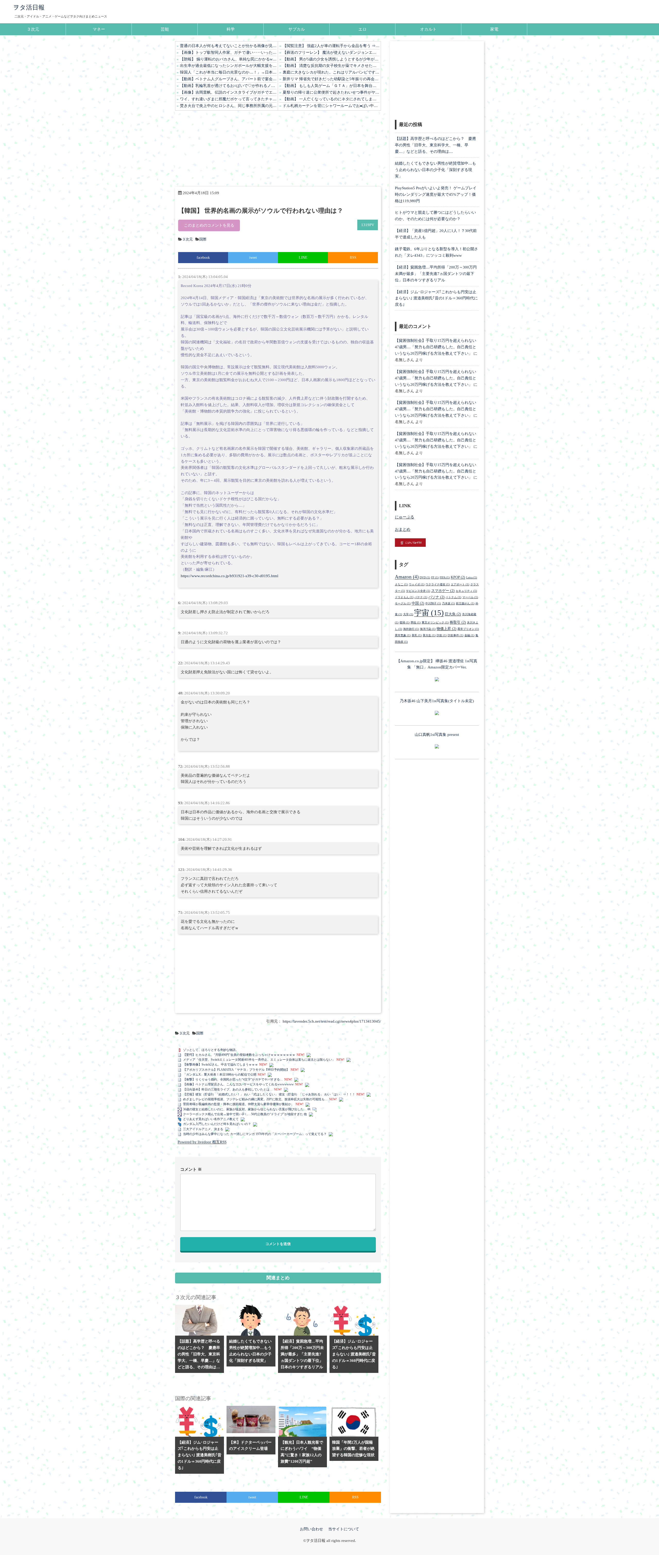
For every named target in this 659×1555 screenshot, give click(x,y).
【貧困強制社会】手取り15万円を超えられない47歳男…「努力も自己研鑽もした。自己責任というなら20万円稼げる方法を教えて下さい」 (435, 346)
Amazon (407, 576)
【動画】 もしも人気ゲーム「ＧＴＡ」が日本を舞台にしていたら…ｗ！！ (331, 86)
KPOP (458, 577)
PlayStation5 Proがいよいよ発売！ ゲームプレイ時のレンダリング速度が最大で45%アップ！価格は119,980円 (435, 194)
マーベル (470, 597)
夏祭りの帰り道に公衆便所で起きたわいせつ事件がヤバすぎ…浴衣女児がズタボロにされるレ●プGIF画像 (331, 92)
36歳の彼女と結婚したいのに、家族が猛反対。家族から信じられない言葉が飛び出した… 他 (246, 1109)
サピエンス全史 (418, 590)
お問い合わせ (311, 1529)
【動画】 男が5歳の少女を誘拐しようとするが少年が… (330, 59)
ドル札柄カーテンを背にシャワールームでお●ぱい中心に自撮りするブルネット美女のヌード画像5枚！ (331, 106)
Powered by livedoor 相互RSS (202, 1142)
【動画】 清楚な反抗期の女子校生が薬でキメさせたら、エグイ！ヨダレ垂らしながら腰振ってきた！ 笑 (331, 66)
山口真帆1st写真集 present (437, 734)
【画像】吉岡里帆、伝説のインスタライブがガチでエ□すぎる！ (228, 92)
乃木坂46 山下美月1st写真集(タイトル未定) (437, 701)
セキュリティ (466, 590)
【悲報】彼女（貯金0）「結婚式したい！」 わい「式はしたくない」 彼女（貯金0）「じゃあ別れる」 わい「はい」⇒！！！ (269, 1094)
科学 (231, 29)
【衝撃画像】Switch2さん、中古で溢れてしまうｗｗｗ (220, 1064)
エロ (362, 29)
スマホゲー (443, 590)
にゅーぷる (404, 517)
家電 (494, 29)
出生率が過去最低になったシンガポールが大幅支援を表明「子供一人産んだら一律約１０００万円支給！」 (228, 66)
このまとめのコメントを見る (209, 225)
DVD (425, 577)
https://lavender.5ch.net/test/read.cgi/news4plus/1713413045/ (332, 1021)
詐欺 (442, 635)
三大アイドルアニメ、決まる (203, 1129)
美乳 (417, 635)
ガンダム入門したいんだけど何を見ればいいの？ (217, 1124)
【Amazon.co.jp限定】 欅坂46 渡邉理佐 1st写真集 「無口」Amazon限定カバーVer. (436, 664)
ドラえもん (404, 597)
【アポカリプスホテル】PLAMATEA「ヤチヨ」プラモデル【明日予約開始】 (236, 1069)
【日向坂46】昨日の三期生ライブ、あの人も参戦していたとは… (228, 1089)
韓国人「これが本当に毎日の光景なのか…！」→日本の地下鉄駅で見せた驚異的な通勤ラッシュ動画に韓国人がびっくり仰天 (228, 72)
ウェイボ (416, 584)
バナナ (420, 597)
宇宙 (429, 613)
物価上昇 (446, 629)
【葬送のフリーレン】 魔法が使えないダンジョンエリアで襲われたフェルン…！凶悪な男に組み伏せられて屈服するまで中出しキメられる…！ (331, 52)
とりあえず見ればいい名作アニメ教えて (211, 1119)
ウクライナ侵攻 (438, 584)
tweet (253, 258)
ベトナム (453, 597)
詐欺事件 (455, 635)
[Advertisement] (278, 149)
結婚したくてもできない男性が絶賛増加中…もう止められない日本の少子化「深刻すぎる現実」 (435, 169)
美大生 (429, 635)
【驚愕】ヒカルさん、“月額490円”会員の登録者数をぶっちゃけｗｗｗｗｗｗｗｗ (239, 1055)
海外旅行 (411, 629)
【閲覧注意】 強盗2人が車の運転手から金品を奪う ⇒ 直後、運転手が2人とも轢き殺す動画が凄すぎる (331, 46)
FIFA (445, 577)
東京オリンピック (435, 622)
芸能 (165, 29)
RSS (353, 258)
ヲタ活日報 (29, 7)
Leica (471, 577)
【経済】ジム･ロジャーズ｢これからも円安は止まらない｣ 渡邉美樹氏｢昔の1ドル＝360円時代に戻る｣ (436, 298)
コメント (191, 1169)
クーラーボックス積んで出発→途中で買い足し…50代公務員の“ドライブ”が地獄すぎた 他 (245, 1114)
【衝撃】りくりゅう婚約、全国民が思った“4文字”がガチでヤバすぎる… (233, 1079)
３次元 (33, 29)
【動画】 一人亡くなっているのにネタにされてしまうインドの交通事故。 (331, 99)
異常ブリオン (468, 629)
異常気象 (403, 635)
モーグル (403, 603)
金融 (469, 635)
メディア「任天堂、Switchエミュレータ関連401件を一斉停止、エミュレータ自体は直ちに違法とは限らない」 (259, 1059)
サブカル (296, 29)
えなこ (401, 584)
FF (435, 577)
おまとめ (402, 529)
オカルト (428, 29)
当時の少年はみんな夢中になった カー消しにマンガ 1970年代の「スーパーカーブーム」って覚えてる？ (255, 1134)
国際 (202, 239)
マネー (99, 29)
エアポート (460, 584)
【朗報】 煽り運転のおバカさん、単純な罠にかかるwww (228, 59)
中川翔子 (433, 603)
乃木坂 (448, 603)
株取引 (458, 622)
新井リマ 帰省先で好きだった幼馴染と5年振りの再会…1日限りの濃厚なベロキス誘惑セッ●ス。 (331, 79)
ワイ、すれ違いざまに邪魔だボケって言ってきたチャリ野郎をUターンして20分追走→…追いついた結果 (228, 99)
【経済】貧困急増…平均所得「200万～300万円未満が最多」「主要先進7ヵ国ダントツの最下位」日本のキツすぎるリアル (436, 273)
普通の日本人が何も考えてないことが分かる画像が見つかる (228, 46)
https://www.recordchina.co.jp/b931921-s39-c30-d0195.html (229, 576)
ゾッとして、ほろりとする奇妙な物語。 (211, 1050)
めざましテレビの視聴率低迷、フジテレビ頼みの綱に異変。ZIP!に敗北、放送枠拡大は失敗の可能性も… (255, 1099)
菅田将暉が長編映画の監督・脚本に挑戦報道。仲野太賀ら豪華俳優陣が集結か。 (238, 1104)
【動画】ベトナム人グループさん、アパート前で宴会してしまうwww (228, 79)
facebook (203, 258)
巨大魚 (453, 614)
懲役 (416, 622)
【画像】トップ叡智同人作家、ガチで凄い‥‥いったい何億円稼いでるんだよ (228, 52)
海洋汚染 (428, 629)
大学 (408, 614)
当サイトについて (343, 1529)
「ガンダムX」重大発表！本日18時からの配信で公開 (219, 1074)
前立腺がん (465, 603)
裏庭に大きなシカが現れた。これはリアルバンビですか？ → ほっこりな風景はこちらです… (331, 72)
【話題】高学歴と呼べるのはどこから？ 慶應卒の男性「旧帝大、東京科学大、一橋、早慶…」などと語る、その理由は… (435, 145)
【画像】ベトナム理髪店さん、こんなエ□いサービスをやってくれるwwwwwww (238, 1084)
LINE (303, 258)
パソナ (436, 597)
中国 (418, 603)
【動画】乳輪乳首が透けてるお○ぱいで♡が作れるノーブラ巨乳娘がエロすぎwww (228, 86)
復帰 (405, 622)
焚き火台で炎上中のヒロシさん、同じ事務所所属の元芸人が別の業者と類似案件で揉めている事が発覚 (228, 106)
